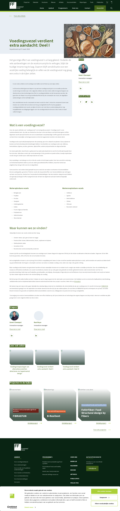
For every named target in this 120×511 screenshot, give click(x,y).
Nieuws (53, 2)
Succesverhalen (71, 2)
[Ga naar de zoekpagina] (111, 8)
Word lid (73, 461)
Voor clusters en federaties (22, 473)
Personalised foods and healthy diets (51, 467)
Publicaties (100, 2)
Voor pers (17, 482)
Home (42, 8)
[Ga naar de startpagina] (17, 5)
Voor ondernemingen (20, 465)
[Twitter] (86, 102)
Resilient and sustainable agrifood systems (52, 463)
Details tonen (29, 507)
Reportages (83, 2)
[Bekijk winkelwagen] (107, 2)
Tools (91, 2)
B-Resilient (77, 281)
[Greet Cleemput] (83, 68)
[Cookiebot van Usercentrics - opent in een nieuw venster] (12, 507)
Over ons (75, 8)
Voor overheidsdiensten (21, 476)
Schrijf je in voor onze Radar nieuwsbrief (94, 463)
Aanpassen (103, 497)
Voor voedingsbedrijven (21, 462)
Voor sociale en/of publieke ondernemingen (22, 469)
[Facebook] (81, 102)
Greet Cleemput (85, 75)
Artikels (61, 2)
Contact (87, 8)
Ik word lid (100, 8)
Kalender (35, 2)
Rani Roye (37, 322)
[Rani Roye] (38, 315)
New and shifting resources (50, 474)
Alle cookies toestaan (104, 491)
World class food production (50, 471)
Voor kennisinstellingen (21, 479)
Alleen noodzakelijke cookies (104, 503)
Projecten (27, 2)
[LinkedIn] (81, 88)
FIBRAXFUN (104, 286)
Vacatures (45, 2)
